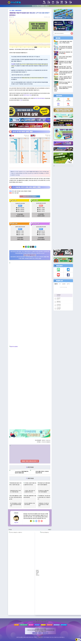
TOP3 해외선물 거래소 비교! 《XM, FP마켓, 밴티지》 (65, 42)
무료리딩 (44, 442)
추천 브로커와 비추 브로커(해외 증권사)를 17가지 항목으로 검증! (65, 48)
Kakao (31, 521)
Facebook (36, 521)
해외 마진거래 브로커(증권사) (39, 98)
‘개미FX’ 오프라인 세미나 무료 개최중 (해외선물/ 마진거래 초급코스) (65, 78)
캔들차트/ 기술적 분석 (46, 440)
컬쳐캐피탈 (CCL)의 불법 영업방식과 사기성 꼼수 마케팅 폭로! (65, 63)
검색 (72, 34)
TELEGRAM (64, 624)
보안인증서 (37, 624)
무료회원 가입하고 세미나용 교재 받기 (29, 461)
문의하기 (43, 624)
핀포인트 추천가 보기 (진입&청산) (29, 196)
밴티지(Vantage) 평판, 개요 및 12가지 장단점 (65, 83)
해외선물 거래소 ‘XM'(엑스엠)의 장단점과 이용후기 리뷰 (65, 67)
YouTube (39, 521)
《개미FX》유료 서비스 (27, 95)
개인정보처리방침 (24, 624)
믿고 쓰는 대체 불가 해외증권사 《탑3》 (40, 5)
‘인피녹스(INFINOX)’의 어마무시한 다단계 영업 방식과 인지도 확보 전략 (65, 73)
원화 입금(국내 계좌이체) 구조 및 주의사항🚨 (65, 53)
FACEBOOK (57, 624)
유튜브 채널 (50, 624)
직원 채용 (16, 624)
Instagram (42, 521)
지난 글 (12, 64)
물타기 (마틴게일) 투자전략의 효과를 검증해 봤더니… (65, 88)
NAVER (34, 521)
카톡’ (21, 100)
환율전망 (48, 442)
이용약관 (31, 624)
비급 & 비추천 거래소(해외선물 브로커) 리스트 (65, 57)
